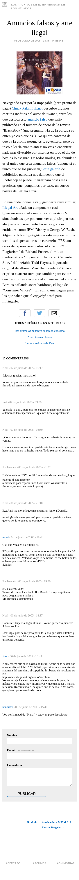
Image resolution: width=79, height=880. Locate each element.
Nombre (12, 735)
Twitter (39, 313)
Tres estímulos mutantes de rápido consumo (39, 330)
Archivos (39, 863)
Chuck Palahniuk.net (27, 108)
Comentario (14, 765)
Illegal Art (10, 207)
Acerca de (13, 863)
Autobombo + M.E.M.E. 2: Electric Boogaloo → (57, 825)
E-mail (20, 750)
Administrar (66, 863)
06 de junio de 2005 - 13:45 (32, 40)
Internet (58, 40)
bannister (8, 707)
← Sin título (30, 822)
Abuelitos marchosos (39, 337)
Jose (5, 656)
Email (54, 313)
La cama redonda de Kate (39, 343)
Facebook (25, 313)
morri (5, 537)
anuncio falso (37, 119)
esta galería (51, 169)
